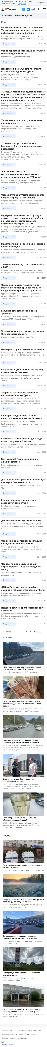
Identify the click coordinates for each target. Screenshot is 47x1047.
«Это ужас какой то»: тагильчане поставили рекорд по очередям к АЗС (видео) (22, 668)
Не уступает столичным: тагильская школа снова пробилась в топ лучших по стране (21, 1010)
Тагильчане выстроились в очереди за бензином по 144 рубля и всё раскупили (20, 937)
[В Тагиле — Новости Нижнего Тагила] (10, 9)
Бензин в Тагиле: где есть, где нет (19, 15)
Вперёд (37, 632)
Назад (8, 632)
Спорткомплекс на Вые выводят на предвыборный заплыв (18, 780)
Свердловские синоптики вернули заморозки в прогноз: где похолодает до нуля (23, 900)
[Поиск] (38, 9)
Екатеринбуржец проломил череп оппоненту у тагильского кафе (23, 866)
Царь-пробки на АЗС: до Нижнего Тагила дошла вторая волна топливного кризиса (21, 741)
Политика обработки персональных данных (19, 1035)
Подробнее (22, 4)
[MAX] (33, 9)
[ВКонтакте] (28, 9)
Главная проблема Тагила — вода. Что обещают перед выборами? (19, 819)
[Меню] (44, 9)
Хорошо (41, 3)
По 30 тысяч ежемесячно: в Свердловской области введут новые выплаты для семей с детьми (22, 703)
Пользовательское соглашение (14, 1038)
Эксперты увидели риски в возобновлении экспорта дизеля (21, 974)
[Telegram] (23, 9)
